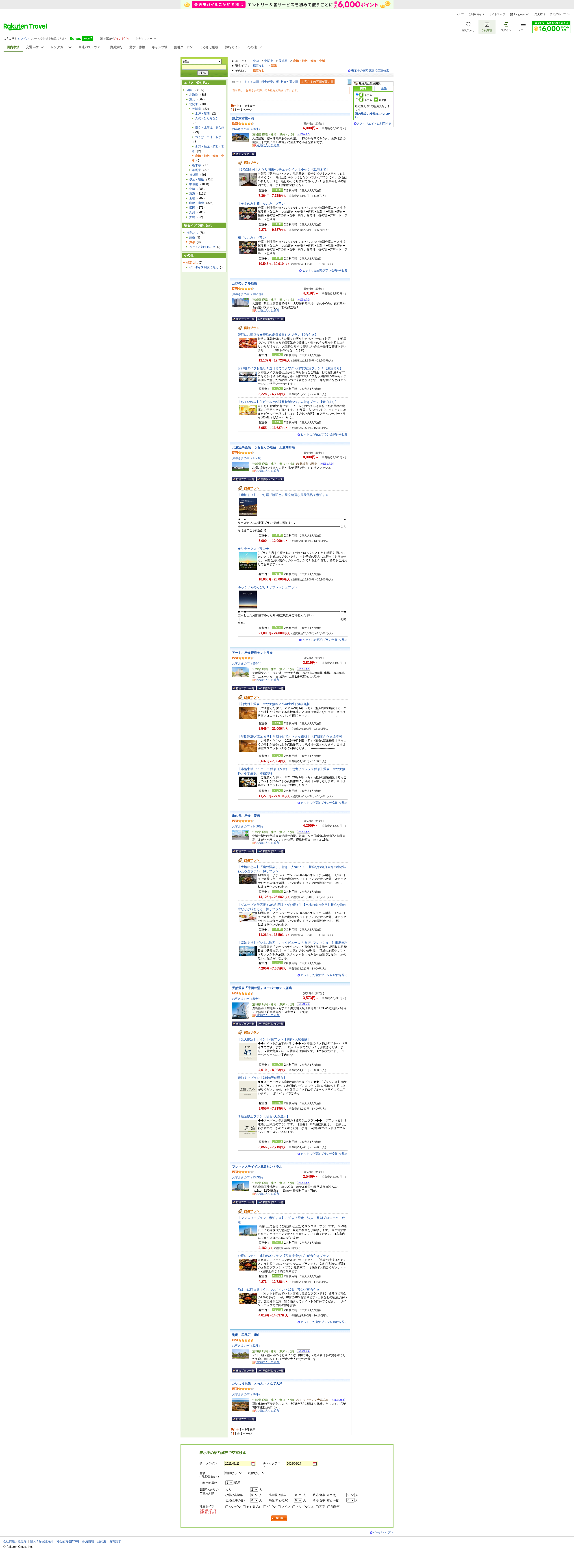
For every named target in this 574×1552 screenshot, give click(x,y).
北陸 (192, 188)
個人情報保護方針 (41, 1541)
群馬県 (196, 170)
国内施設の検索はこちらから (372, 115)
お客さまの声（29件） (246, 1394)
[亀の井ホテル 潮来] (302, 832)
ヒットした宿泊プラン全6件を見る (325, 270)
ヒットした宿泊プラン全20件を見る (324, 434)
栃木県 (196, 165)
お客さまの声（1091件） (248, 294)
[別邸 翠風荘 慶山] (302, 1351)
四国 (192, 207)
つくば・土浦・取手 (208, 137)
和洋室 (335, 1506)
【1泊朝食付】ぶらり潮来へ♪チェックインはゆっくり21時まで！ (283, 169)
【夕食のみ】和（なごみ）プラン (261, 203)
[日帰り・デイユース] (270, 479)
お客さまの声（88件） (246, 129)
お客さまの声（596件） (247, 998)
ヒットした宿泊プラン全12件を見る (324, 975)
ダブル (271, 1506)
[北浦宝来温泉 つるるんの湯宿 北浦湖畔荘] (325, 464)
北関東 (268, 61)
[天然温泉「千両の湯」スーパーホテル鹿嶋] (302, 1005)
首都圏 (193, 174)
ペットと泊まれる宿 (202, 247)
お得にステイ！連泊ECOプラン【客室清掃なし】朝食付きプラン (283, 1256)
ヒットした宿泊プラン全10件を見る (324, 1322)
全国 (256, 61)
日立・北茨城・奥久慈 (209, 127)
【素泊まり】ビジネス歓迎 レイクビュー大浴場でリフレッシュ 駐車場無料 (293, 942)
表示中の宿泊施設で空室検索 (370, 70)
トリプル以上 (304, 1506)
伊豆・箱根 (196, 179)
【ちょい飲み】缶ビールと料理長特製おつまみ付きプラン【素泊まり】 (288, 402)
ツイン (285, 1506)
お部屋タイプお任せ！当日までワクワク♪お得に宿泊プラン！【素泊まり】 (290, 368)
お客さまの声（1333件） (248, 1177)
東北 (192, 99)
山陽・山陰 (196, 203)
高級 (192, 237)
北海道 (193, 94)
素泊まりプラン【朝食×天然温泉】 (262, 1078)
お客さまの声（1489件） (248, 826)
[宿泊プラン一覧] (244, 154)
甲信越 (193, 184)
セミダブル (253, 1506)
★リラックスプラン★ (253, 548)
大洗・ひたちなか (206, 118)
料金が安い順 (270, 81)
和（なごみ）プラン (252, 237)
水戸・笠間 (202, 113)
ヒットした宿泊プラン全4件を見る (325, 639)
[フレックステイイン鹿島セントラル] (302, 1183)
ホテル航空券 (375, 100)
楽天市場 (540, 14)
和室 (322, 1506)
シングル (235, 1506)
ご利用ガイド (476, 14)
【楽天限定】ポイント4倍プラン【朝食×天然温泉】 (274, 1039)
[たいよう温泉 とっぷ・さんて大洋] (337, 1400)
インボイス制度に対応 (203, 267)
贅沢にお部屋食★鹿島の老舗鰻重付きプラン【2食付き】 (278, 334)
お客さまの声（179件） (247, 458)
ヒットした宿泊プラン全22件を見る (324, 802)
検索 (279, 1518)
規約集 (101, 1541)
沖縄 (192, 217)
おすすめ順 (252, 81)
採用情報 (88, 1541)
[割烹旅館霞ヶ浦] (302, 135)
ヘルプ (460, 14)
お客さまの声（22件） (246, 1345)
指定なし (259, 65)
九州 (192, 212)
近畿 (192, 198)
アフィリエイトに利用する (374, 123)
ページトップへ (383, 1532)
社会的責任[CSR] (68, 1541)
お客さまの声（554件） (247, 663)
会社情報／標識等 (14, 1541)
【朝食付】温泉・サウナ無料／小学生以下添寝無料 (274, 704)
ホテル (368, 95)
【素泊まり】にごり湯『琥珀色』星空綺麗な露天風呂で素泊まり (283, 495)
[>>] (350, 82)
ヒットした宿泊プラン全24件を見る (324, 1153)
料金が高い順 (289, 81)
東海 (192, 193)
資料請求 (115, 1541)
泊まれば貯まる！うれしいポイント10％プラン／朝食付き (279, 1289)
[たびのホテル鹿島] (302, 300)
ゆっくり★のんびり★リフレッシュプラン (267, 587)
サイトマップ (497, 14)
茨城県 (283, 61)
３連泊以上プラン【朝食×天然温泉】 (264, 1116)
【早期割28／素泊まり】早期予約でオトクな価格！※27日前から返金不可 (290, 736)
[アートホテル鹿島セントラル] (302, 669)
